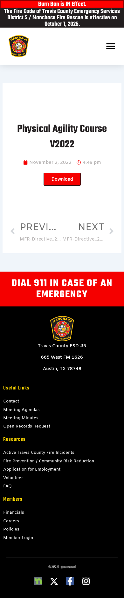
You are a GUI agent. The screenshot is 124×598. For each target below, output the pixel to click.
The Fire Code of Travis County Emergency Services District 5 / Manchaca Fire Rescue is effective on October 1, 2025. (62, 18)
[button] (110, 46)
